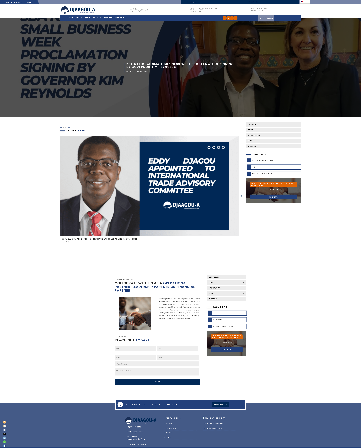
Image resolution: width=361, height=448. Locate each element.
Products (108, 18)
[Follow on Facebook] (232, 18)
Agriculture (252, 124)
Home (71, 18)
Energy (250, 130)
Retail (250, 141)
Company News (141, 71)
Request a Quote (266, 18)
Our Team (169, 433)
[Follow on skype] (228, 18)
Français (306, 2)
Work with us (220, 405)
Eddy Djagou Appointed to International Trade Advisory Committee (99, 239)
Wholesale (252, 146)
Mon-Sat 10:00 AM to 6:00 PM (214, 424)
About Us (169, 424)
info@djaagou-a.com (193, 2)
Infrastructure (254, 135)
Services (79, 18)
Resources (97, 18)
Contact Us (119, 18)
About (87, 18)
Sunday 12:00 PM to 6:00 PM (214, 428)
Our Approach (171, 428)
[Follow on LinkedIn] (224, 18)
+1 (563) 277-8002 (252, 2)
